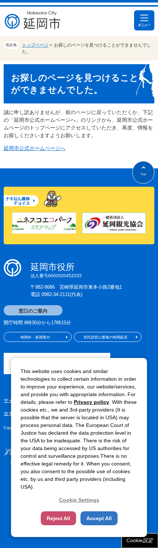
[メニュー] (144, 20)
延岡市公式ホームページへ (34, 148)
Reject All (58, 518)
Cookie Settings (79, 500)
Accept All (99, 518)
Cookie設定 (139, 540)
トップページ (35, 45)
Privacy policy (91, 402)
